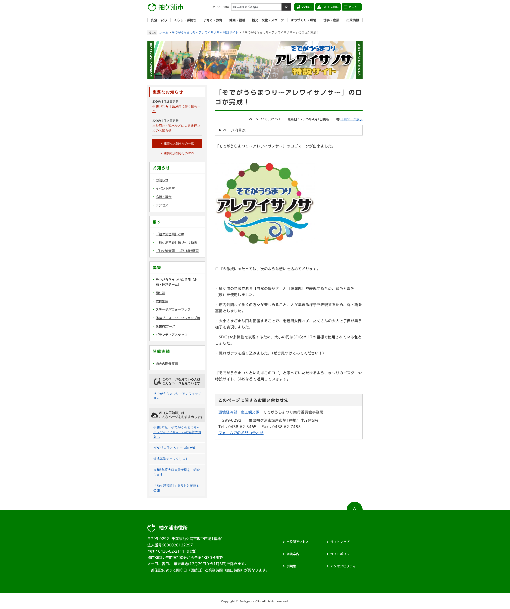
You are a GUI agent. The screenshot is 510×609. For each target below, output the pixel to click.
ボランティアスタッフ (171, 334)
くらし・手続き (185, 20)
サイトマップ (339, 541)
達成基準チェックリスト (170, 459)
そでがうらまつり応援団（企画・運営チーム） (176, 282)
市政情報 (352, 20)
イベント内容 (165, 188)
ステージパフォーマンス (173, 309)
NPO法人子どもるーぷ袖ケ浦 (174, 448)
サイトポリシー (341, 554)
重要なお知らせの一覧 (179, 143)
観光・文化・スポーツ (268, 20)
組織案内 (292, 554)
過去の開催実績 (167, 363)
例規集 (291, 566)
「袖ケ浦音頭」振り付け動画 (176, 242)
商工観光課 (250, 412)
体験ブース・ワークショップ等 (178, 318)
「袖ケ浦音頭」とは (170, 234)
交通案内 (306, 7)
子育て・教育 (212, 20)
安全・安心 (159, 20)
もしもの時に (330, 7)
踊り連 (160, 293)
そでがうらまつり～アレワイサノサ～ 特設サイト (205, 32)
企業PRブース (166, 326)
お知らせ (162, 180)
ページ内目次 (234, 130)
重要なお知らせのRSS (179, 153)
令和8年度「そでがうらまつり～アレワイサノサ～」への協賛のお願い (177, 432)
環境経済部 (227, 412)
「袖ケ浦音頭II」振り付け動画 (177, 250)
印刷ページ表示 (351, 119)
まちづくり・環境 (303, 20)
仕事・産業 (331, 20)
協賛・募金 (164, 196)
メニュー (354, 7)
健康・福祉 (237, 20)
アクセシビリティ (343, 566)
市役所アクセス (297, 541)
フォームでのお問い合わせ (241, 433)
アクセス (162, 205)
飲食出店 (162, 301)
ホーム (163, 32)
